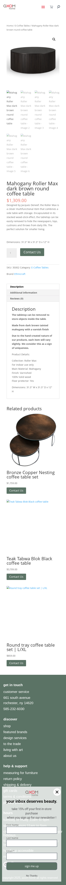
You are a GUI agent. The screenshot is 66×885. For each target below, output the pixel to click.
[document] (33, 442)
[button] (57, 792)
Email (10, 851)
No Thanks (31, 875)
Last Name (12, 838)
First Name (12, 824)
